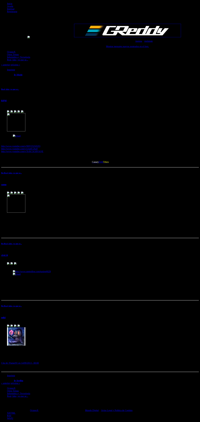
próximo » (15, 64)
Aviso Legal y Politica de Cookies (117, 410)
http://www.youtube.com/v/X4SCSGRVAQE (22, 151)
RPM (4, 100)
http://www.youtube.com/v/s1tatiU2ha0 (19, 149)
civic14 (4, 255)
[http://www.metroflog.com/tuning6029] (32, 271)
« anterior (5, 64)
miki (3, 317)
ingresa (138, 41)
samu (3, 184)
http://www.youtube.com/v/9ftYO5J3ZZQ (20, 146)
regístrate (148, 41)
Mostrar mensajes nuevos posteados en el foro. (127, 46)
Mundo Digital (92, 410)
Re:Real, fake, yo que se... (11, 173)
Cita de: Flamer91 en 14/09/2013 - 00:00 (20, 363)
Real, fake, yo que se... (10, 89)
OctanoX (34, 410)
